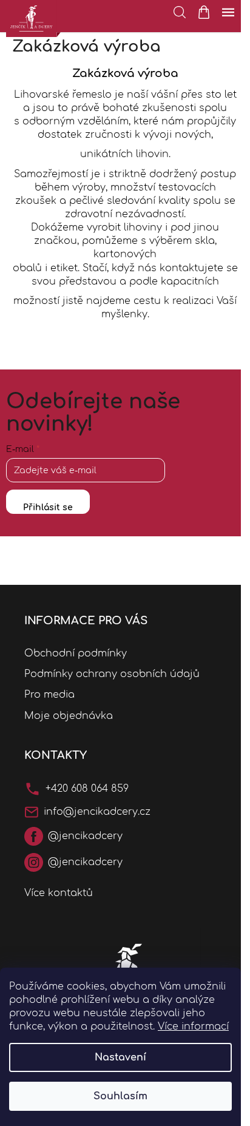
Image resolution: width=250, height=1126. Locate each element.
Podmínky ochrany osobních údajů (112, 674)
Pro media (49, 694)
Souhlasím (120, 1096)
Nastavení (120, 1057)
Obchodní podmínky (75, 653)
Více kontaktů (58, 893)
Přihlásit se (48, 507)
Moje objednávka (68, 715)
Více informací (193, 1026)
